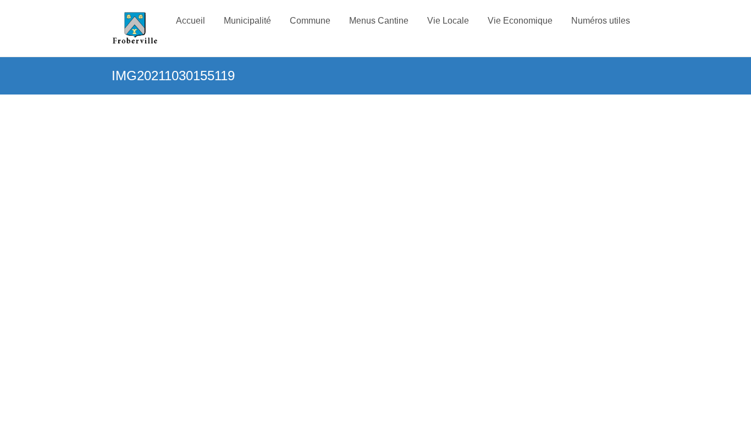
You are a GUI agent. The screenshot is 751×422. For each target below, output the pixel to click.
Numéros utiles (600, 20)
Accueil (190, 20)
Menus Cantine (378, 20)
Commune (310, 20)
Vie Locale (448, 20)
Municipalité (247, 20)
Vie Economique (520, 20)
